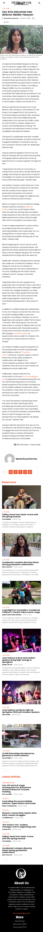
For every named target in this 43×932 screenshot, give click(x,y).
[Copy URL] (15, 472)
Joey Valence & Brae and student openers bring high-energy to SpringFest (18, 660)
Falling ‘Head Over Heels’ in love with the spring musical (20, 515)
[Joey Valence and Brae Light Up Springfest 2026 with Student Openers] (21, 692)
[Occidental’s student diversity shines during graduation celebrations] (21, 545)
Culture (5, 512)
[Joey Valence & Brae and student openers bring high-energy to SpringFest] (21, 640)
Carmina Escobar (20, 333)
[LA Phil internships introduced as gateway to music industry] (21, 736)
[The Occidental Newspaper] (21, 3)
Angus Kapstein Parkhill (12, 615)
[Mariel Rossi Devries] (9, 459)
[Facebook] (20, 472)
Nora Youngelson (9, 806)
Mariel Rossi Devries (11, 18)
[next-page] (6, 770)
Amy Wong (6, 715)
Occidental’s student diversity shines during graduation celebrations (20, 563)
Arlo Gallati (7, 567)
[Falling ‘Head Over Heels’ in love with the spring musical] (21, 497)
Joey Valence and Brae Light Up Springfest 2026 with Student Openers (21, 711)
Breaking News (8, 783)
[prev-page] (3, 770)
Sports (5, 799)
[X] (25, 472)
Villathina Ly (7, 758)
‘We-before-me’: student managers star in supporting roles (19, 825)
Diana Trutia (7, 665)
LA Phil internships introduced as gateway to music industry (18, 754)
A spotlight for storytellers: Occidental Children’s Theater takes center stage (21, 611)
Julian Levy (6, 829)
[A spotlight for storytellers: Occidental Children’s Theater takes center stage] (21, 592)
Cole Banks (6, 519)
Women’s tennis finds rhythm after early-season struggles (19, 814)
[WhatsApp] (30, 472)
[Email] (11, 472)
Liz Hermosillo (7, 818)
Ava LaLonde (7, 794)
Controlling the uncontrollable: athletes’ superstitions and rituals (19, 802)
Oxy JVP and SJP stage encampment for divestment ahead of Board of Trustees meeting (16, 788)
